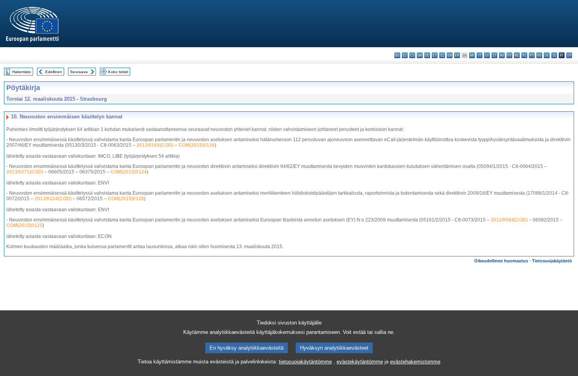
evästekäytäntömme (360, 362)
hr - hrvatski (472, 55)
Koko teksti (118, 72)
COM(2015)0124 (128, 172)
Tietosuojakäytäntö (552, 260)
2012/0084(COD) (509, 220)
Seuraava (79, 72)
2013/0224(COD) (53, 198)
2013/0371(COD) (24, 172)
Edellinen (53, 72)
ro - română (539, 55)
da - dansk (420, 55)
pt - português (532, 55)
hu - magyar (502, 55)
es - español (405, 55)
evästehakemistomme (415, 362)
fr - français (457, 55)
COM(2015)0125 (24, 225)
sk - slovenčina (547, 55)
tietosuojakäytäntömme (305, 362)
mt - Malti (509, 55)
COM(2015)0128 (126, 198)
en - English (450, 55)
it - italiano (479, 55)
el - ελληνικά (442, 55)
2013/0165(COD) (154, 145)
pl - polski (524, 55)
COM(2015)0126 (197, 145)
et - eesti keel (435, 55)
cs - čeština (412, 55)
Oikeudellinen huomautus (501, 260)
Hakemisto (21, 72)
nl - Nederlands (517, 55)
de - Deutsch (427, 55)
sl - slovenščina (554, 55)
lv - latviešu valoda (487, 55)
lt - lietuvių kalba (494, 55)
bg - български (397, 55)
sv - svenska (569, 55)
